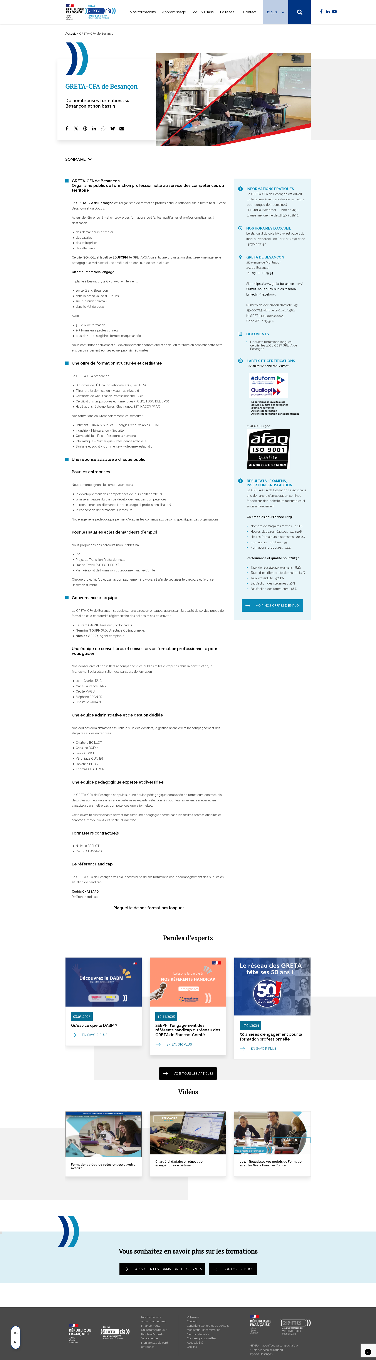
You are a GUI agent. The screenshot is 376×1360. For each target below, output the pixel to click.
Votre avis (193, 1317)
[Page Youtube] (334, 11)
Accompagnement (153, 1321)
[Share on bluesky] (112, 128)
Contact (250, 12)
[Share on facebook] (66, 128)
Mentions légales (198, 1334)
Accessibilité (195, 1342)
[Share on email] (121, 128)
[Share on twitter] (76, 128)
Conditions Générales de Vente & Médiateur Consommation (208, 1328)
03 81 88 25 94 (262, 273)
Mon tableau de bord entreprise (154, 1345)
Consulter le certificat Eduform (268, 366)
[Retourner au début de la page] (368, 1351)
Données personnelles (201, 1338)
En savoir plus (94, 1035)
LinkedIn (252, 294)
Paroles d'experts (152, 1334)
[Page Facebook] (321, 11)
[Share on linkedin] (94, 128)
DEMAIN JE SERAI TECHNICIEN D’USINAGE (270, 1161)
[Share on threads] (85, 128)
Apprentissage (174, 12)
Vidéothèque (149, 1338)
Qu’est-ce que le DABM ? (94, 1025)
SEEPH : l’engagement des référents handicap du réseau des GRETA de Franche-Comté (187, 1030)
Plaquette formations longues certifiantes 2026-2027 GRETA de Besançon (273, 345)
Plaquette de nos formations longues (149, 908)
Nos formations (142, 12)
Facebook (268, 294)
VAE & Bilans (203, 12)
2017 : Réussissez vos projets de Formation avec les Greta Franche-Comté (187, 1163)
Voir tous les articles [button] (193, 1073)
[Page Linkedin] (328, 11)
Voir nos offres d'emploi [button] (278, 605)
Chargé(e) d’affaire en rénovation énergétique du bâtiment (95, 1163)
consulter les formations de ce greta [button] (168, 1269)
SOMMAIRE (75, 159)
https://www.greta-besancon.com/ (278, 284)
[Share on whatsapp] (103, 128)
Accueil (70, 33)
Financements (150, 1325)
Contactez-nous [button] (238, 1269)
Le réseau (228, 12)
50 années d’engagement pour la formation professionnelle (271, 1036)
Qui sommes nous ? (153, 1329)
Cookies (192, 1346)
